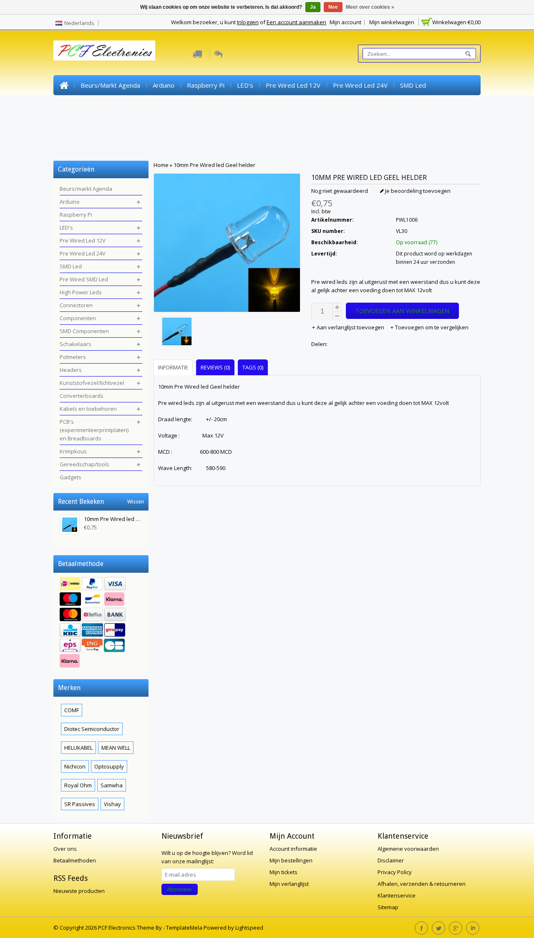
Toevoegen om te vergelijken (431, 327)
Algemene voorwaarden (408, 848)
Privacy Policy (395, 872)
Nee (333, 7)
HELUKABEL (78, 747)
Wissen (135, 501)
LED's (245, 85)
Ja (313, 7)
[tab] (174, 367)
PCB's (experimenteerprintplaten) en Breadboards (398, 125)
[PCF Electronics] (104, 50)
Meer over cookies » (370, 7)
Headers (72, 125)
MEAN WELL (115, 747)
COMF (71, 710)
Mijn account (345, 22)
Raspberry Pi (205, 85)
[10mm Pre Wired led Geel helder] (227, 332)
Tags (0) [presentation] (252, 367)
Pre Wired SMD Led (88, 105)
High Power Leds (154, 105)
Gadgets (185, 145)
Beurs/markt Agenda (110, 85)
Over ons (65, 848)
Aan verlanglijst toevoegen (350, 327)
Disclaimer (391, 860)
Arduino (163, 85)
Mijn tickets (283, 872)
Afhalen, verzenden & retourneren (422, 883)
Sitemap (388, 907)
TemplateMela (185, 927)
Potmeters (423, 105)
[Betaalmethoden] (101, 623)
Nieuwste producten (79, 891)
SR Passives (79, 804)
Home (63, 85)
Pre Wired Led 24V (360, 85)
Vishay (112, 804)
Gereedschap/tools (131, 145)
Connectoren (209, 105)
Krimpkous (75, 145)
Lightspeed (249, 927)
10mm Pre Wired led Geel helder (214, 165)
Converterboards (210, 125)
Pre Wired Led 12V (293, 85)
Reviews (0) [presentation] (215, 367)
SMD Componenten (321, 105)
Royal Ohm (78, 785)
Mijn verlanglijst (289, 883)
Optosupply (109, 766)
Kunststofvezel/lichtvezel (135, 125)
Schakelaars (378, 105)
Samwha (112, 785)
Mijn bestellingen (291, 860)
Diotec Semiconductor (91, 729)
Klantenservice (397, 895)
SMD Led (413, 85)
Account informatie (293, 848)
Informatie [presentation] (173, 367)
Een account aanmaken (296, 22)
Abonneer (179, 889)
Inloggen (248, 22)
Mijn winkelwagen (391, 22)
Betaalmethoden (74, 860)
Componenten (261, 105)
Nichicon (75, 766)
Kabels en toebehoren (280, 125)
